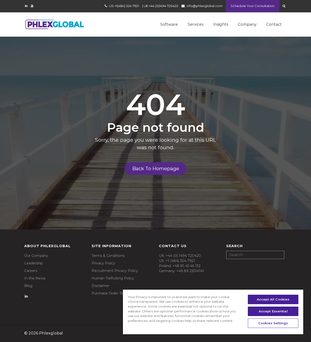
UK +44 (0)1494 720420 (161, 6)
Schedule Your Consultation (253, 6)
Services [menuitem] (195, 24)
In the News (34, 278)
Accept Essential (273, 311)
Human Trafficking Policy (113, 278)
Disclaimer (100, 286)
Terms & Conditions (108, 255)
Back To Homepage (155, 168)
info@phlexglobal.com (205, 6)
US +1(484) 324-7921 (124, 6)
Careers (30, 271)
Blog (28, 286)
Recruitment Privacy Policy (115, 271)
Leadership (33, 263)
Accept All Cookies (273, 299)
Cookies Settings (273, 323)
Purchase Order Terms (111, 293)
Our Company (36, 255)
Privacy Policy (103, 263)
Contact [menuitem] (274, 24)
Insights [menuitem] (220, 24)
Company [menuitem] (247, 24)
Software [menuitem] (169, 24)
